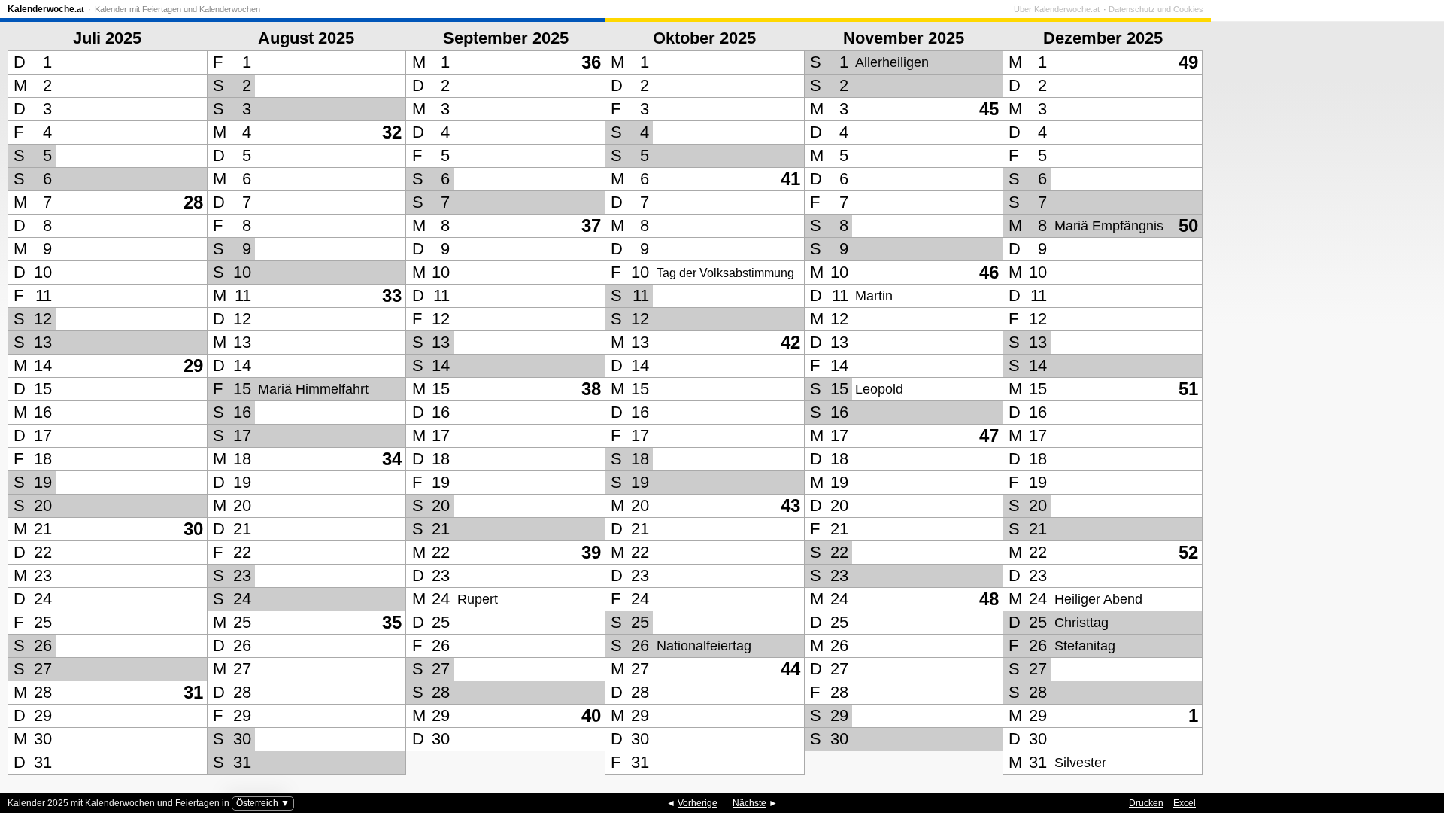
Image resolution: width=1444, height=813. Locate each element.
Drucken (1146, 803)
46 (989, 272)
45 (989, 109)
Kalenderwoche (46, 9)
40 (591, 715)
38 (591, 389)
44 (790, 669)
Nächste (749, 803)
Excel (1184, 803)
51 (1188, 389)
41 (790, 179)
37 (591, 225)
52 (1188, 552)
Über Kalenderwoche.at (1057, 9)
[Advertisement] (1323, 398)
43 (790, 505)
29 (193, 365)
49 (1188, 62)
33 (392, 295)
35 (392, 622)
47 (989, 435)
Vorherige (697, 803)
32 (392, 132)
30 (193, 529)
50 (1188, 225)
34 (392, 459)
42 (790, 342)
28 (193, 202)
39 (591, 552)
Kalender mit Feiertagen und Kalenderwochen (177, 9)
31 (193, 692)
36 (591, 62)
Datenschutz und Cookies (1156, 9)
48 (989, 599)
